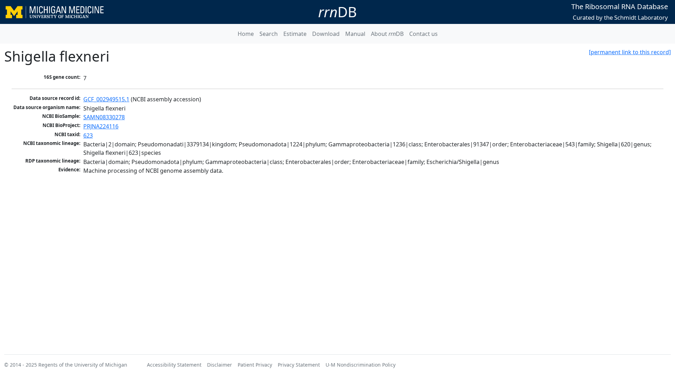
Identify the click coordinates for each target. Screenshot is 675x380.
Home (246, 34)
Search (268, 34)
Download (326, 34)
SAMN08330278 (104, 117)
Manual (355, 34)
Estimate (295, 34)
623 (88, 135)
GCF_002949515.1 (106, 99)
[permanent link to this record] (630, 52)
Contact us (423, 34)
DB (337, 11)
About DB (387, 34)
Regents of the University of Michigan (82, 364)
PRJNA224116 (100, 126)
